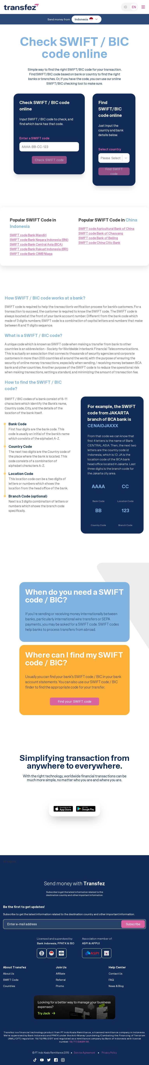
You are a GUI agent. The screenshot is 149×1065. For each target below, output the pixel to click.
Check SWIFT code (49, 160)
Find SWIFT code (114, 171)
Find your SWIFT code (74, 701)
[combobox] (100, 158)
